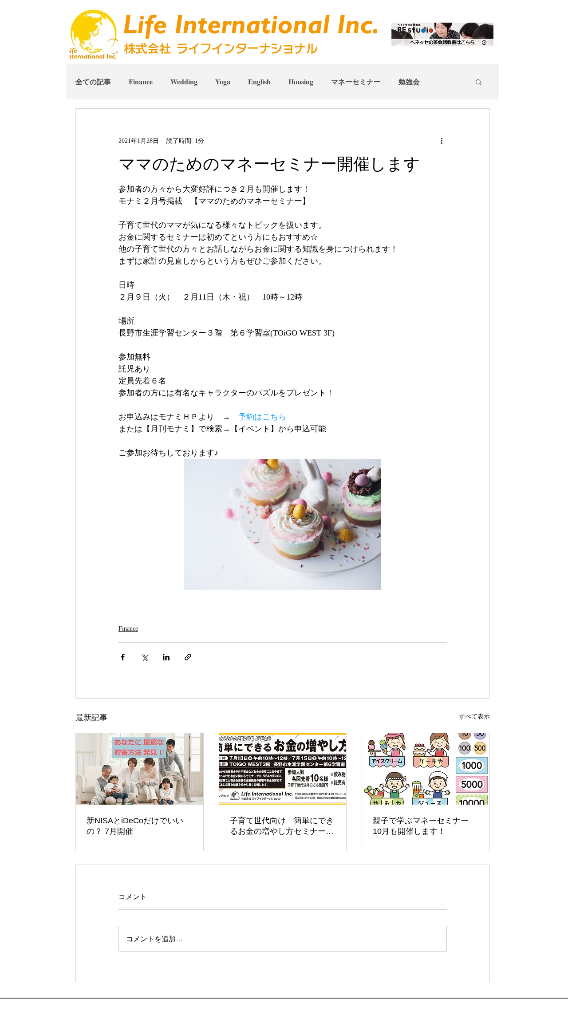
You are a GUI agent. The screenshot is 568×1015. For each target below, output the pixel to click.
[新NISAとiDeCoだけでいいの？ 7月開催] (139, 769)
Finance (141, 81)
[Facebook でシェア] (122, 657)
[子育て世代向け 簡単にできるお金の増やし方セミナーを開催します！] (283, 769)
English (259, 81)
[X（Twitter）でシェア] (144, 657)
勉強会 (409, 81)
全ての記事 (93, 81)
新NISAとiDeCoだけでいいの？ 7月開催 (135, 826)
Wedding (183, 81)
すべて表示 (474, 716)
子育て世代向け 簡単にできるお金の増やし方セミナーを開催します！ (282, 826)
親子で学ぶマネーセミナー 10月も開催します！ (425, 826)
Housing (300, 81)
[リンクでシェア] (188, 657)
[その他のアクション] (441, 140)
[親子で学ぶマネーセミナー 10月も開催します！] (425, 769)
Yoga (222, 81)
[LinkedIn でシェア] (166, 657)
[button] (478, 81)
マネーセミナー (356, 81)
